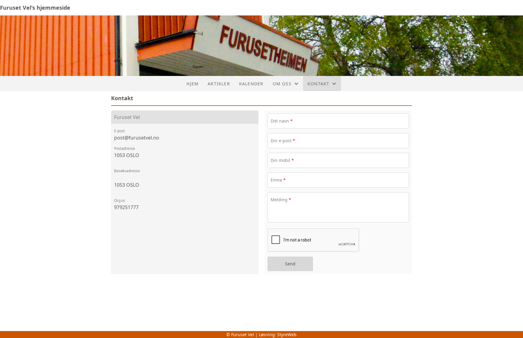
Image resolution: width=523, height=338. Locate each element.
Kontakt (318, 84)
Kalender (251, 84)
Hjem (192, 84)
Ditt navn (282, 121)
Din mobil (282, 160)
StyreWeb (287, 334)
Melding (281, 199)
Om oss (282, 84)
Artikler (219, 84)
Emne (278, 180)
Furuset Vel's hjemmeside (35, 7)
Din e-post (283, 140)
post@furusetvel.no (136, 137)
